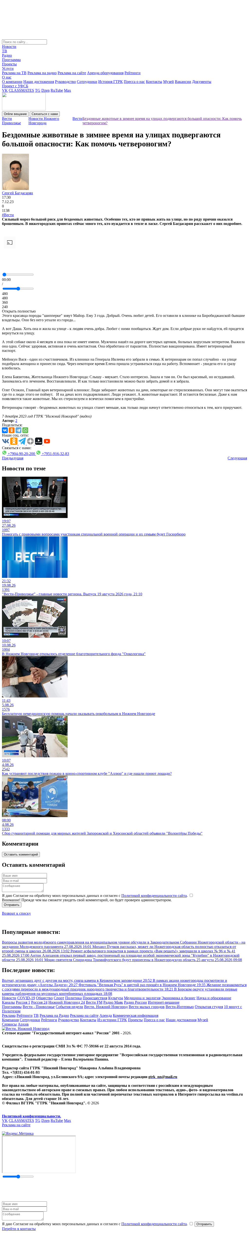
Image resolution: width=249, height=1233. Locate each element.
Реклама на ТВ (14, 73)
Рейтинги (132, 73)
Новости (9, 47)
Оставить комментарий (21, 854)
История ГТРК (110, 82)
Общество (44, 998)
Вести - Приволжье (39, 1007)
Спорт (59, 998)
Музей (168, 82)
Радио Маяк (113, 1002)
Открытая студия (209, 1007)
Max (67, 90)
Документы (201, 82)
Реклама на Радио (54, 1015)
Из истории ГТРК (112, 1020)
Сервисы (9, 1024)
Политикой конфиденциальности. (31, 1116)
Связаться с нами (45, 114)
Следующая (237, 458)
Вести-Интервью (180, 1007)
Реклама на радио (42, 73)
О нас (6, 77)
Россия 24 (39, 1002)
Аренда (105, 1015)
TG (37, 90)
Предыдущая (12, 458)
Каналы (8, 1002)
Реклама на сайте (72, 73)
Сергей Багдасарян (17, 193)
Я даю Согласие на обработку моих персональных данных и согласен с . (95, 895)
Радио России (135, 1002)
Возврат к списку (16, 913)
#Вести (8, 215)
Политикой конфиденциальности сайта (154, 895)
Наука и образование (213, 998)
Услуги (8, 68)
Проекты (9, 64)
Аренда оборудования (105, 73)
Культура (115, 998)
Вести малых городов (147, 1007)
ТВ (4, 51)
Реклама (9, 1015)
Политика (73, 998)
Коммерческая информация (135, 1015)
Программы (12, 1007)
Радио (7, 55)
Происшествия (95, 998)
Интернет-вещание (163, 1002)
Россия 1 (23, 1002)
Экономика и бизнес (178, 998)
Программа (11, 60)
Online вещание (15, 114)
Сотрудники (87, 82)
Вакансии (183, 82)
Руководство (65, 82)
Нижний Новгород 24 (66, 1002)
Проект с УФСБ (15, 86)
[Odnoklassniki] (12, 430)
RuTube (57, 90)
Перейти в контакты (19, 1229)
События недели (69, 1007)
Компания (10, 1020)
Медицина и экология (142, 998)
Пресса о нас (134, 82)
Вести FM (94, 1002)
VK (5, 90)
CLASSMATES (21, 90)
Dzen (45, 90)
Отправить (11, 905)
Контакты (154, 82)
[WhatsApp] (25, 430)
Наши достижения (38, 82)
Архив (23, 1024)
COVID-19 (26, 998)
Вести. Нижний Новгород (106, 1007)
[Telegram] (18, 430)
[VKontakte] (5, 430)
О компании (12, 82)
